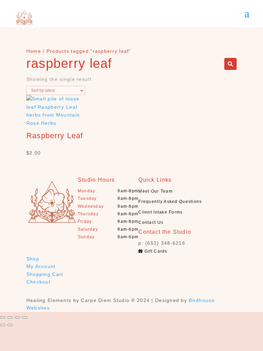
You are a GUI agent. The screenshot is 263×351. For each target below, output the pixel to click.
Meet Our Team (155, 191)
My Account (41, 266)
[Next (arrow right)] (10, 325)
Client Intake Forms (160, 212)
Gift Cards (155, 251)
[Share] (10, 317)
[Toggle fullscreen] (17, 317)
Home (33, 51)
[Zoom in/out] (24, 317)
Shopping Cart (44, 274)
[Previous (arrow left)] (2, 325)
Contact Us (150, 222)
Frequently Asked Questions (170, 201)
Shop (32, 259)
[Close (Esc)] (2, 317)
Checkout (38, 282)
